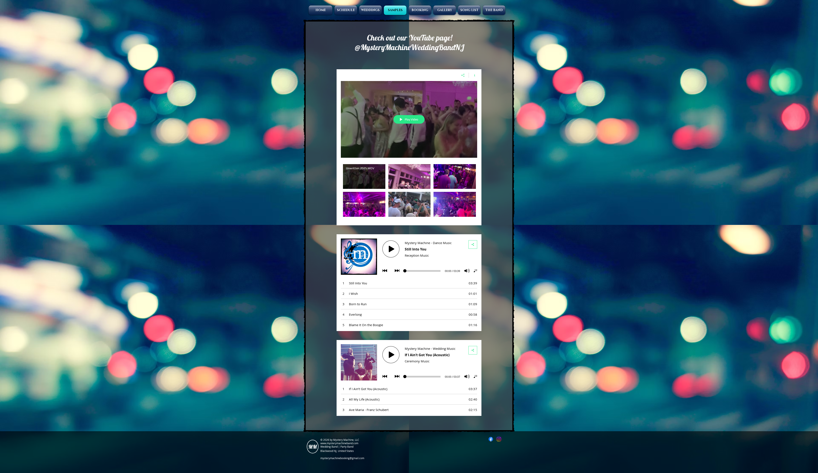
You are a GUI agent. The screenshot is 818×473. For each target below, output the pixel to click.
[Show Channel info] (473, 75)
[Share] (463, 75)
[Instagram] (499, 439)
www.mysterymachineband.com (339, 443)
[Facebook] (491, 439)
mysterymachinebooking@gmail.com (342, 458)
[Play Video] (364, 177)
